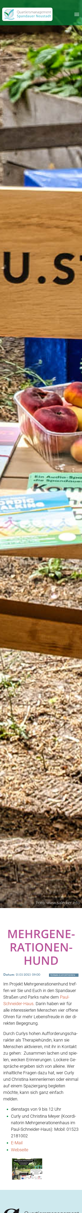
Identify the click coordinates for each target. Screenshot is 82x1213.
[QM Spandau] (27, 14)
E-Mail (17, 1142)
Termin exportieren (62, 975)
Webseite (19, 1149)
